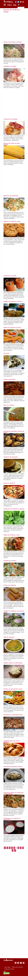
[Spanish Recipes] (18, 5)
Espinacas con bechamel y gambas (14, 509)
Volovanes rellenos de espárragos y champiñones (14, 793)
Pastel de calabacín (9, 483)
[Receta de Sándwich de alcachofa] (14, 472)
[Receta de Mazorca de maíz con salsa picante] (14, 158)
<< (5, 848)
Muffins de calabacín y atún (12, 221)
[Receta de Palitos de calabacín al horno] (14, 343)
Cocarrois (6, 353)
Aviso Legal (7, 967)
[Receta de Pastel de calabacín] (14, 498)
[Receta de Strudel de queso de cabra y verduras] (14, 756)
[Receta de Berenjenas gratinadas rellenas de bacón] (14, 446)
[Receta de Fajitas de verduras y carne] (14, 550)
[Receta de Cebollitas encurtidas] (14, 81)
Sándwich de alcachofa (10, 457)
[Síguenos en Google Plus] (21, 963)
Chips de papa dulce (10, 379)
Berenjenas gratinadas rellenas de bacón (14, 431)
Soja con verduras (9, 405)
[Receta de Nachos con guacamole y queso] (14, 704)
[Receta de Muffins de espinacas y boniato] (14, 317)
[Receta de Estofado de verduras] (14, 576)
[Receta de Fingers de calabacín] (14, 600)
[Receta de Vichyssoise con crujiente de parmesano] (14, 834)
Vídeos (9, 5)
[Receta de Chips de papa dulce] (14, 395)
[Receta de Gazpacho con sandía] (14, 291)
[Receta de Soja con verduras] (14, 420)
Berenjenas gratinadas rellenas (13, 766)
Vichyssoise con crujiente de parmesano (12, 819)
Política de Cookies (9, 969)
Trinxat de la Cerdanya (10, 119)
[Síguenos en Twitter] (18, 2)
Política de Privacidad (17, 967)
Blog (14, 5)
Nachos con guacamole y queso (13, 689)
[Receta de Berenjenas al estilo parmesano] (14, 730)
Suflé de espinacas (9, 637)
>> (15, 850)
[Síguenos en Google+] (20, 2)
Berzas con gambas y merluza (13, 42)
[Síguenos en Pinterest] (23, 2)
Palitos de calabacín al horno (12, 327)
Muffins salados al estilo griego (13, 663)
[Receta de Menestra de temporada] (14, 211)
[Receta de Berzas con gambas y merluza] (14, 57)
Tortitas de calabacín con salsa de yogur (14, 611)
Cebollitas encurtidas (10, 66)
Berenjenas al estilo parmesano (13, 715)
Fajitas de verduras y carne (12, 535)
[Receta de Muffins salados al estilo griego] (14, 678)
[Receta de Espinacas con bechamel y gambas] (14, 524)
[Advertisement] (14, 27)
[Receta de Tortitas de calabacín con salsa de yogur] (14, 626)
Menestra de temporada (11, 196)
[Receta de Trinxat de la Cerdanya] (14, 134)
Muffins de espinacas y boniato (13, 301)
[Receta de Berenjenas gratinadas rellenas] (14, 782)
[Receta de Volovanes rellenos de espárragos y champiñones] (14, 808)
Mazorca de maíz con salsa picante (12, 144)
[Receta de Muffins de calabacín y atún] (14, 237)
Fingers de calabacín (10, 585)
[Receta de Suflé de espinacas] (14, 652)
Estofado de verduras (10, 560)
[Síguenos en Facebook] (16, 2)
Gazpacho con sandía (10, 276)
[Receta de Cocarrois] (14, 368)
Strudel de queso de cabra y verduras (12, 741)
